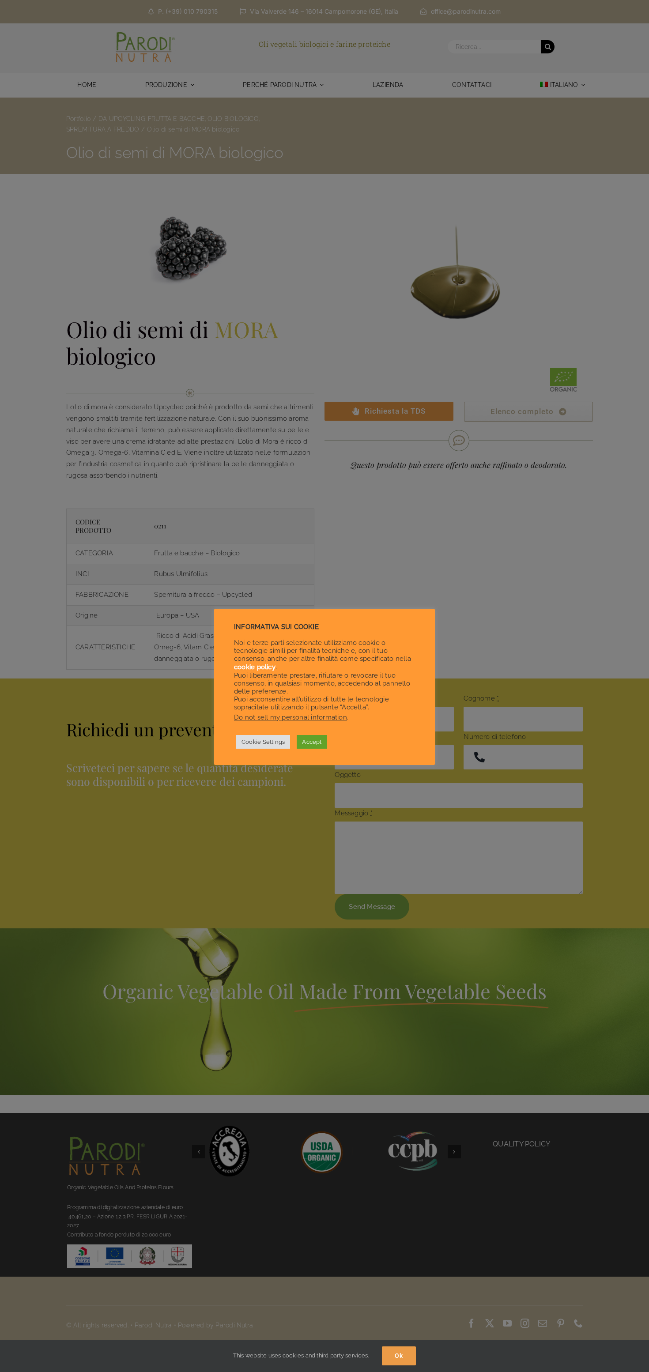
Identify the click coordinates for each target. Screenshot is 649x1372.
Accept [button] (311, 742)
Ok (399, 1355)
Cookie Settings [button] (263, 742)
